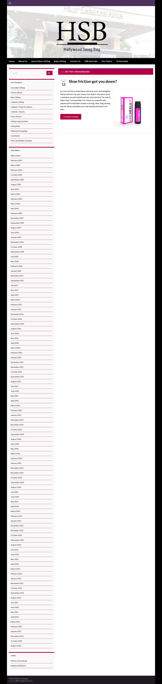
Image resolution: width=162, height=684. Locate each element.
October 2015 (16, 372)
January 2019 (16, 237)
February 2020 (16, 213)
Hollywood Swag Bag (19, 131)
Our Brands (15, 136)
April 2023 (15, 189)
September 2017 (17, 280)
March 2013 (15, 511)
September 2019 (17, 223)
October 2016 (16, 319)
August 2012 (16, 545)
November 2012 (17, 530)
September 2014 (17, 434)
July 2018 (14, 256)
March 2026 (15, 156)
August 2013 (16, 487)
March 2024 (15, 165)
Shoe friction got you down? (93, 81)
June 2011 (15, 607)
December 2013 (17, 468)
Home (12, 61)
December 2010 (17, 636)
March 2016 (15, 348)
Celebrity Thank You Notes (21, 107)
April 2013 (15, 506)
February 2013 (16, 516)
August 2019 (16, 228)
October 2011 (16, 588)
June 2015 (15, 391)
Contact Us (75, 61)
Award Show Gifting (40, 61)
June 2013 (15, 497)
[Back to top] (156, 678)
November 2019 (17, 218)
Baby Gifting (60, 61)
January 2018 (16, 271)
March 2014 (15, 453)
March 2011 (15, 622)
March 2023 (15, 194)
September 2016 (17, 324)
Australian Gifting (18, 88)
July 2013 (14, 492)
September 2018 (17, 252)
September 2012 (17, 540)
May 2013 (14, 502)
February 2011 (16, 626)
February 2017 (16, 304)
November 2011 (17, 583)
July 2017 (14, 285)
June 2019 (15, 232)
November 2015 (17, 367)
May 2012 (14, 559)
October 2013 (16, 477)
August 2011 (16, 598)
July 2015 (14, 386)
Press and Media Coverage (21, 140)
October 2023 (16, 175)
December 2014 (17, 420)
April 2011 (15, 617)
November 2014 (17, 425)
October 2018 (16, 247)
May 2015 (14, 396)
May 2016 (14, 338)
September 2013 (17, 482)
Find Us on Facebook (19, 661)
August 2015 (16, 381)
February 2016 (16, 353)
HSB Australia (90, 61)
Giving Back (15, 126)
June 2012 (15, 554)
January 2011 (16, 631)
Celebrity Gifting (17, 102)
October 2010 (16, 641)
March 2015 (15, 405)
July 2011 (14, 602)
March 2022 (15, 204)
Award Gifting (16, 92)
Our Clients (106, 61)
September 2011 (17, 593)
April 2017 (15, 295)
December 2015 (17, 362)
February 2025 (16, 160)
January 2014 (16, 463)
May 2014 (14, 449)
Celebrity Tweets (18, 112)
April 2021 (15, 208)
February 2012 (16, 574)
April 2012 (15, 564)
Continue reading (70, 117)
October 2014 (16, 429)
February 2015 (16, 410)
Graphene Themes (26, 681)
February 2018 (16, 266)
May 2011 (14, 612)
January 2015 (16, 415)
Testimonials (122, 61)
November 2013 (17, 473)
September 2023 (17, 180)
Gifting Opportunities (19, 121)
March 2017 (15, 300)
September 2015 (17, 377)
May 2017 (14, 290)
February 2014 (16, 458)
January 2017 (16, 309)
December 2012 (17, 526)
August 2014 (16, 439)
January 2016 (16, 357)
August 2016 (16, 329)
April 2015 (15, 401)
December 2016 (17, 314)
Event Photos (16, 116)
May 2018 (14, 261)
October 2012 (16, 535)
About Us (22, 61)
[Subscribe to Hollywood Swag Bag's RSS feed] (10, 3)
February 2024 (16, 170)
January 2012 (16, 578)
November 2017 (17, 276)
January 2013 (16, 521)
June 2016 (15, 333)
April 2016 (15, 343)
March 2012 (15, 569)
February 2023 (16, 199)
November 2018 (17, 242)
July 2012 (14, 550)
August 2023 (16, 184)
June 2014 (15, 444)
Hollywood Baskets (18, 666)
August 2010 (16, 646)
